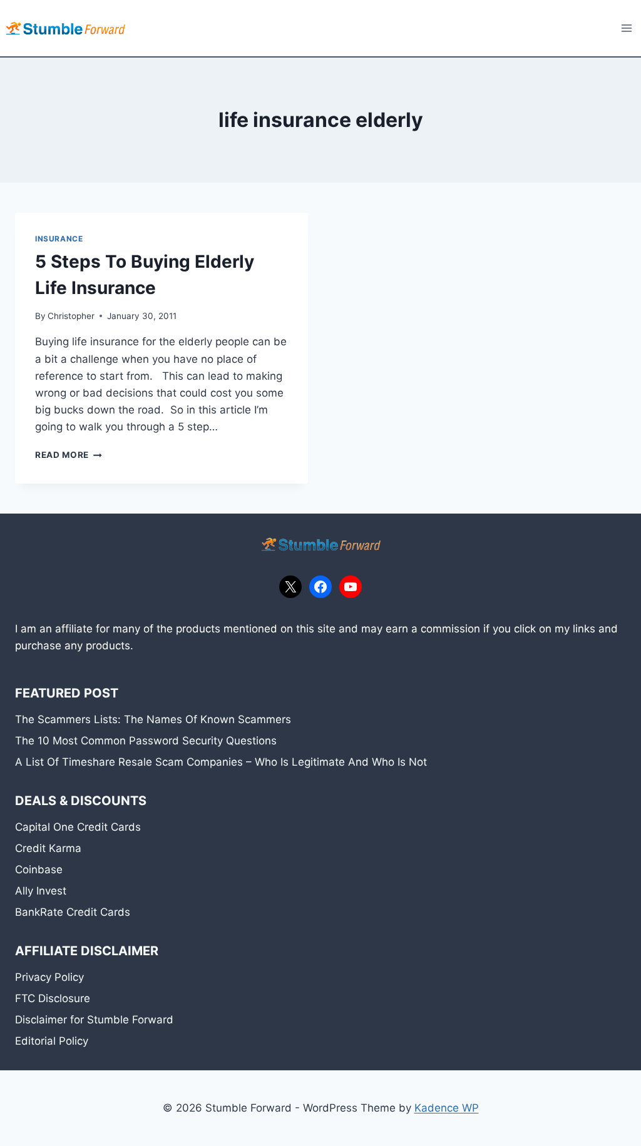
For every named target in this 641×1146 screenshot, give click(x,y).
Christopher (71, 316)
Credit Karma (48, 848)
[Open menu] (626, 28)
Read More (68, 455)
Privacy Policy (49, 977)
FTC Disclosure (52, 998)
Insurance (59, 238)
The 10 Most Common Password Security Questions (146, 740)
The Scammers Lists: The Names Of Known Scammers (153, 719)
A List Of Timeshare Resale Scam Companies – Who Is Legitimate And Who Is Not (221, 762)
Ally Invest (40, 891)
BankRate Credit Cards (72, 912)
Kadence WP (446, 1108)
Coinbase (39, 869)
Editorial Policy (51, 1041)
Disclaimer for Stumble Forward (94, 1019)
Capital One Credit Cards (78, 827)
